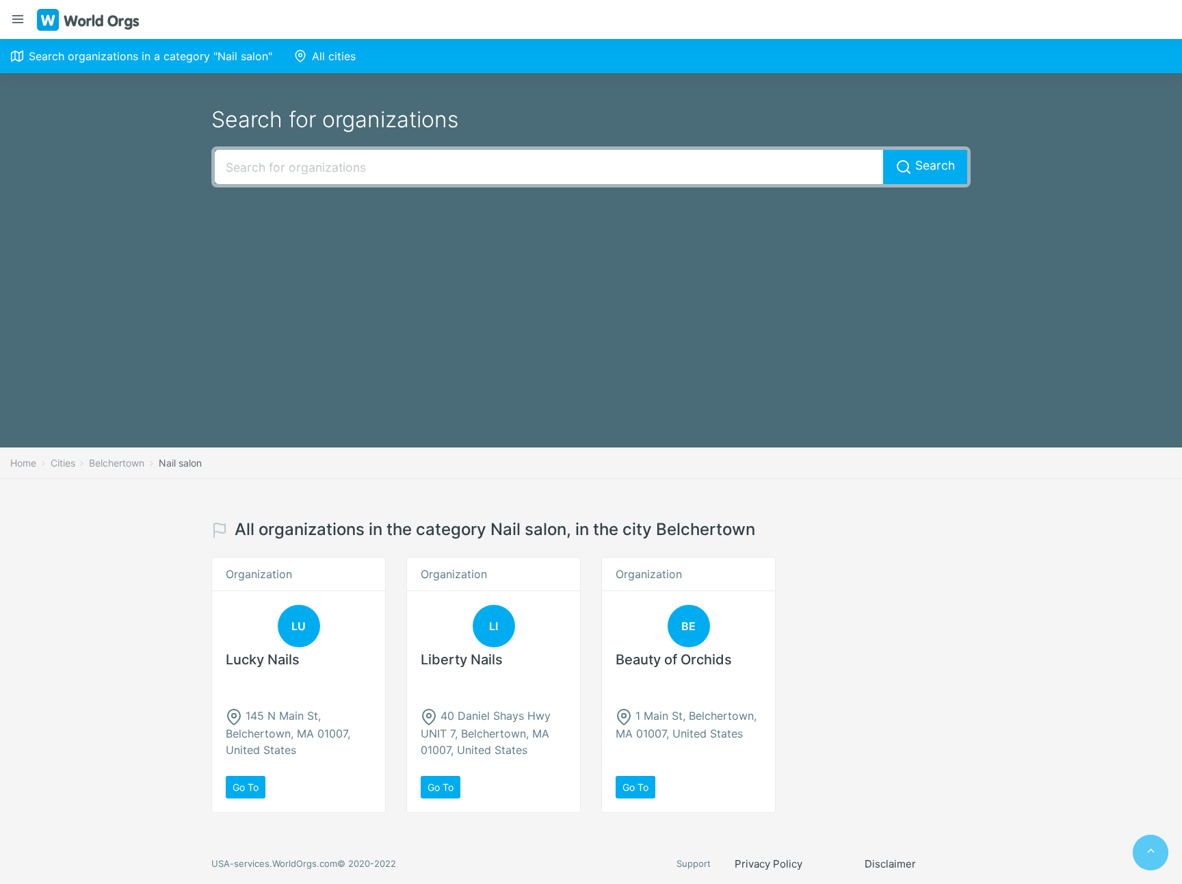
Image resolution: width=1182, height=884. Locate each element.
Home (23, 463)
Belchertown (116, 463)
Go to (246, 787)
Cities (63, 463)
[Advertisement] (591, 297)
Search (933, 165)
